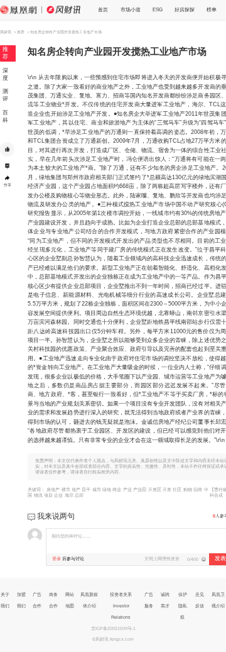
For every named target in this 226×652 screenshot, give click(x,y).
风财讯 (5, 32)
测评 (5, 95)
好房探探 (185, 10)
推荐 (5, 53)
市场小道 (131, 10)
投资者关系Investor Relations (121, 605)
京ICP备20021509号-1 (113, 628)
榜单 (212, 10)
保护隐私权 (182, 605)
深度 (5, 74)
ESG (158, 10)
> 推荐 (19, 32)
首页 (103, 10)
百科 (5, 116)
